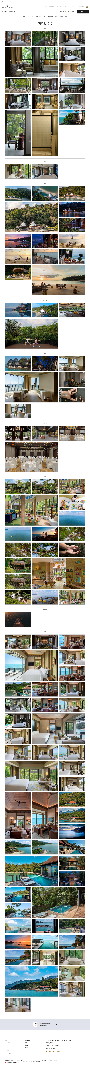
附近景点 (61, 16)
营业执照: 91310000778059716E (49, 1061)
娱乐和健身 (38, 16)
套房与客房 (51, 6)
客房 (24, 16)
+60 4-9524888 (70, 11)
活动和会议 (50, 16)
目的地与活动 (73, 6)
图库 (87, 6)
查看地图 (62, 11)
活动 (56, 16)
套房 (29, 16)
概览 (46, 6)
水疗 (44, 16)
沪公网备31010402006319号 (12, 1062)
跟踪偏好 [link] (27, 1045)
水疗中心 (66, 6)
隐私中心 (27, 1048)
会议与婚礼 (81, 6)
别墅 (57, 6)
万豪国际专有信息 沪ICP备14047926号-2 (14, 1061)
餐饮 (61, 6)
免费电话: (53, 1046)
